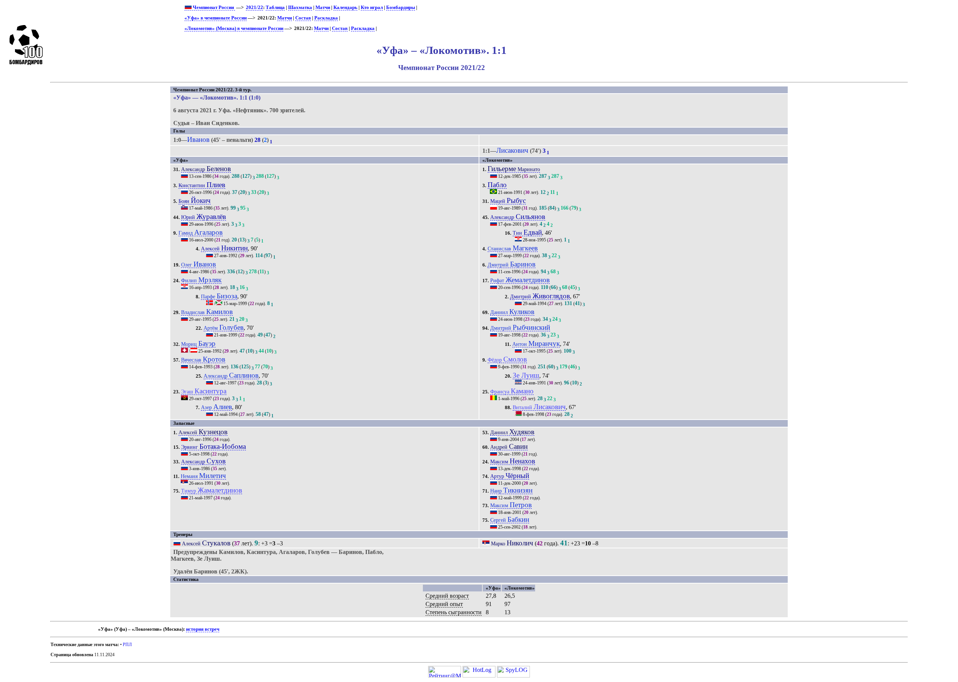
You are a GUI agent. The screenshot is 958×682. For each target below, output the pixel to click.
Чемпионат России (213, 7)
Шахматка (300, 7)
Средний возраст (447, 596)
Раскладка (326, 18)
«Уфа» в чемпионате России (215, 18)
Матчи (322, 7)
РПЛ (127, 644)
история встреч (202, 629)
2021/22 (254, 7)
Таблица (275, 7)
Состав (303, 18)
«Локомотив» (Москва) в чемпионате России (233, 28)
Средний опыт (444, 604)
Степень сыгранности (453, 612)
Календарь (345, 7)
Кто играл (372, 7)
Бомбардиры (400, 7)
